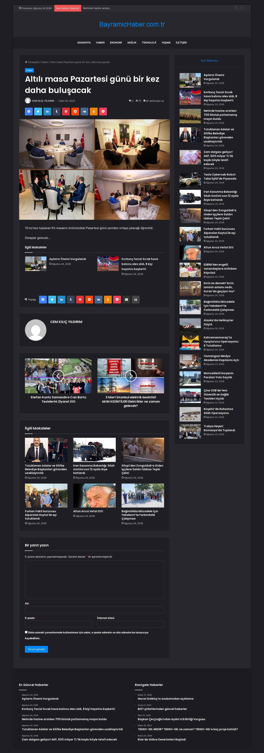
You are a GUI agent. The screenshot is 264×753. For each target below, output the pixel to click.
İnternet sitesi (105, 617)
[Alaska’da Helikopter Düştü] (190, 325)
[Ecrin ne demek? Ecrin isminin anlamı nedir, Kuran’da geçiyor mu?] (190, 288)
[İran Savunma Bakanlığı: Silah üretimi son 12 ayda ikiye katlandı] (94, 450)
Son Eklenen (209, 60)
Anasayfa (84, 42)
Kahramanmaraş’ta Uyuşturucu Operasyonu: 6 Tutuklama (221, 342)
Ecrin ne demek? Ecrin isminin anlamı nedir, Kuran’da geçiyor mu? (219, 287)
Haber (100, 42)
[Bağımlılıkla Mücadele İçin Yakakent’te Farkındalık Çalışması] (143, 496)
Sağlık (131, 42)
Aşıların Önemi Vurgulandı (67, 259)
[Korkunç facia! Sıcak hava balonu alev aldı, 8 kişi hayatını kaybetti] (108, 263)
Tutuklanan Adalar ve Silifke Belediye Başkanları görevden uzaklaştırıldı (46, 469)
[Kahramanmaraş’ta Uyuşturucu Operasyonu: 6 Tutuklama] (190, 343)
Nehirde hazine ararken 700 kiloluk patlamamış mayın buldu (118, 8)
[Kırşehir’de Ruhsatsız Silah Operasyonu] (190, 414)
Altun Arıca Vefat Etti (88, 511)
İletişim (181, 42)
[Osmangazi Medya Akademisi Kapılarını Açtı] (190, 361)
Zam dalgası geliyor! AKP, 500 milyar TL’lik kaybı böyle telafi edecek (218, 158)
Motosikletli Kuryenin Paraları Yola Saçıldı (218, 375)
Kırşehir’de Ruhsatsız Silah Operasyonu (218, 411)
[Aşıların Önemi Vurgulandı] (35, 263)
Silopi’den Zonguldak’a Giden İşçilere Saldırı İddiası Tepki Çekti (142, 469)
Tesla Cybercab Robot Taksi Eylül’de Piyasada (220, 177)
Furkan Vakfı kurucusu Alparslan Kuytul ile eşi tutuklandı (41, 514)
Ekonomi (116, 42)
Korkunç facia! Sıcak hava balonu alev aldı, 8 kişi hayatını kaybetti (140, 264)
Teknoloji (149, 42)
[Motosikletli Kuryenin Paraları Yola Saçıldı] (190, 378)
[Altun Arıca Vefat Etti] (94, 496)
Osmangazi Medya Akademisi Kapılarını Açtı (221, 358)
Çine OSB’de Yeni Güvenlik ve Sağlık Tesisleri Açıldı (216, 394)
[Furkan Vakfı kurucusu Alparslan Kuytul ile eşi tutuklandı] (46, 496)
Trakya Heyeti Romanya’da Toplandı (219, 428)
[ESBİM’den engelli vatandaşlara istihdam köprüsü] (190, 270)
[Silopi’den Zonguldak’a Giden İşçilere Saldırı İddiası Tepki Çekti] (143, 450)
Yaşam (166, 42)
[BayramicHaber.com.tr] (132, 24)
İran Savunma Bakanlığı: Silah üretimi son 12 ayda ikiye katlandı (94, 469)
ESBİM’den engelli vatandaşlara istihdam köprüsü (220, 269)
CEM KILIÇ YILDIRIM (43, 100)
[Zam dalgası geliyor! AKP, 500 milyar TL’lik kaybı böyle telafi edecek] (190, 157)
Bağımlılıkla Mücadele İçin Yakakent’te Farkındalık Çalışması (140, 514)
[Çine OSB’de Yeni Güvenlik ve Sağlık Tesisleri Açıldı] (190, 395)
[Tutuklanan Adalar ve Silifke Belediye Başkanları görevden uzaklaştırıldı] (46, 450)
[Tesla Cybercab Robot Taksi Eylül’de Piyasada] (190, 180)
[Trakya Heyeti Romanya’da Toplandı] (190, 431)
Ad (27, 603)
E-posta (31, 617)
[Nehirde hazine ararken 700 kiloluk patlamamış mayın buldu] (190, 116)
